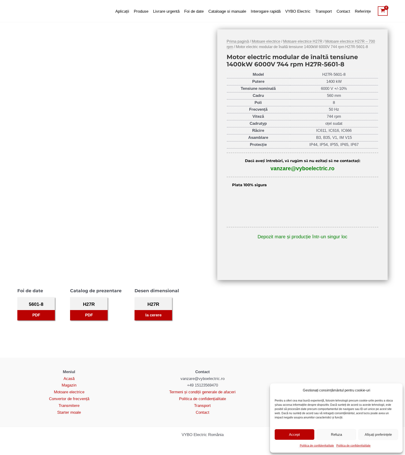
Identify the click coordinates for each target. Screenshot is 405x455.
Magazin (69, 385)
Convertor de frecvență (69, 399)
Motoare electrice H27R (302, 41)
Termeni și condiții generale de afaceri (202, 392)
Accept (294, 434)
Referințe (363, 11)
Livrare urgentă (166, 11)
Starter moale (69, 412)
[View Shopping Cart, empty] (383, 11)
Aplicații (122, 11)
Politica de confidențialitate (317, 445)
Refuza (336, 434)
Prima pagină (238, 41)
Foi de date (194, 11)
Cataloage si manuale (227, 11)
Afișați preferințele (378, 434)
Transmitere (69, 405)
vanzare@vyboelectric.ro (302, 168)
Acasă (69, 378)
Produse (141, 11)
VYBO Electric (298, 11)
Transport (323, 11)
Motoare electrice (266, 41)
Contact (343, 11)
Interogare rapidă (266, 11)
